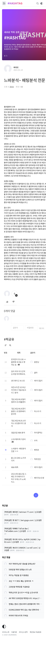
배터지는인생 (39, 477)
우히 (35, 440)
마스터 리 (37, 411)
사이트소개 (5, 632)
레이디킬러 (38, 380)
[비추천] (13, 302)
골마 (35, 372)
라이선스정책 (23, 632)
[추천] (7, 302)
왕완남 (36, 362)
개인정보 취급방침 (35, 632)
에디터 (41, 328)
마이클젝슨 (38, 432)
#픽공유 (9, 339)
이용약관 (14, 632)
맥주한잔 (37, 459)
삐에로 (16, 67)
